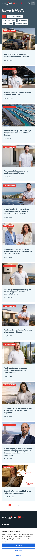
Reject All (18, 555)
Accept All (18, 545)
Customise (18, 550)
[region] (18, 543)
